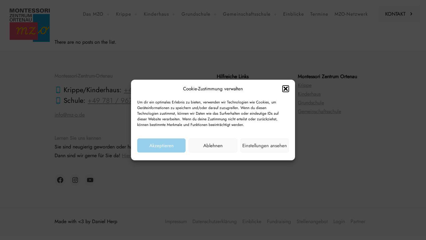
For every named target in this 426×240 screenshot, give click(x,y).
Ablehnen (213, 145)
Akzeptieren (161, 145)
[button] (286, 89)
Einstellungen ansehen (264, 145)
